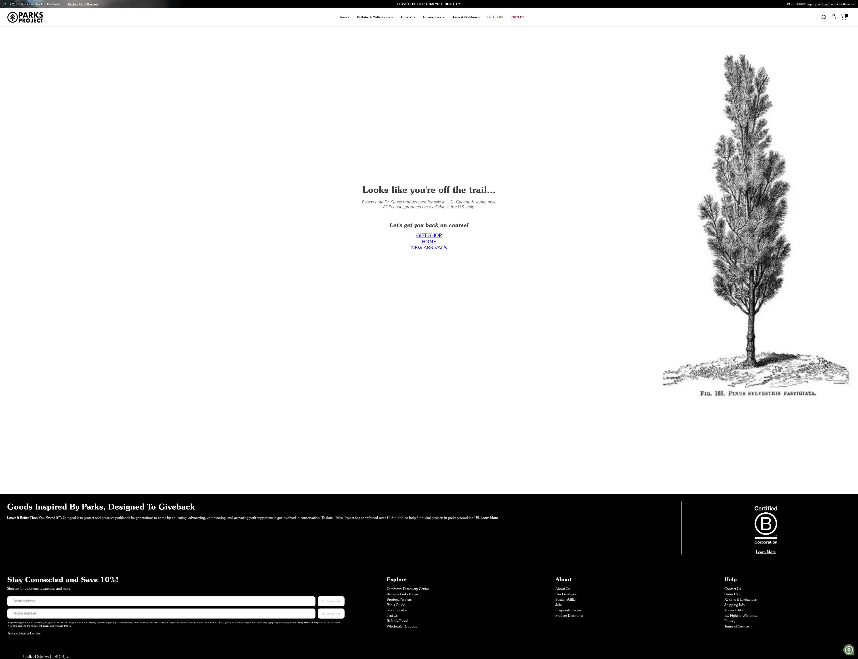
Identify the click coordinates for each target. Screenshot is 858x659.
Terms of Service (40, 626)
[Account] (833, 17)
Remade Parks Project (403, 594)
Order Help (732, 594)
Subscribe (331, 601)
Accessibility (733, 610)
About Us (562, 589)
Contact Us (732, 589)
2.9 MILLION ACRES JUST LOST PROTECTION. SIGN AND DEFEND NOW (429, 4)
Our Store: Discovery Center (408, 589)
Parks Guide (396, 605)
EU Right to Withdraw (740, 615)
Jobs (558, 605)
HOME (429, 241)
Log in (826, 4)
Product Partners (399, 599)
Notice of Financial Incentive (24, 633)
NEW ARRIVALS (429, 248)
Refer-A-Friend (397, 621)
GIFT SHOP (429, 235)
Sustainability (565, 599)
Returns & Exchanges (740, 599)
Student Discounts (569, 615)
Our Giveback (565, 594)
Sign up (812, 4)
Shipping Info (734, 605)
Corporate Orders (568, 610)
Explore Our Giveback (83, 4)
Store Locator (397, 610)
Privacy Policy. (63, 626)
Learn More (766, 552)
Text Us (392, 615)
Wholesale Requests (402, 626)
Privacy (730, 621)
